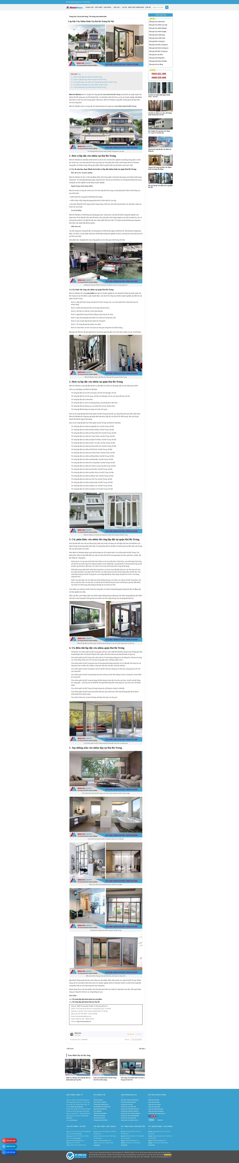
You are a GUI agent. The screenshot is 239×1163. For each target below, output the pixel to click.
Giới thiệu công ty (98, 1100)
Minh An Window (75, 94)
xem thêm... (74, 1120)
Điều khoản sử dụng (153, 1100)
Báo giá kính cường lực (157, 41)
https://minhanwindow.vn (84, 1021)
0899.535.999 (159, 77)
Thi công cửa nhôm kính (98, 16)
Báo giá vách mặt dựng (157, 35)
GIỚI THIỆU (98, 7)
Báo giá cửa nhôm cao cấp (158, 25)
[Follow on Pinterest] (152, 1116)
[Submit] (166, 7)
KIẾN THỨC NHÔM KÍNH (136, 7)
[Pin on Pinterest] (138, 1040)
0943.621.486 (159, 73)
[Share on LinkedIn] (141, 1040)
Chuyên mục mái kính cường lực (129, 1111)
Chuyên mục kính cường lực (128, 1102)
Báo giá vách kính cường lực (159, 48)
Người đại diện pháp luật (100, 1109)
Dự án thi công (82, 16)
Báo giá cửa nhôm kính (157, 21)
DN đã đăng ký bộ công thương (102, 1106)
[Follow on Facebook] (149, 1116)
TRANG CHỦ (90, 7)
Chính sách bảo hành (153, 1102)
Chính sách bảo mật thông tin (156, 1111)
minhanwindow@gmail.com (75, 2)
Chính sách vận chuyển (154, 1104)
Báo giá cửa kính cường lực (158, 44)
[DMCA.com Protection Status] (167, 1154)
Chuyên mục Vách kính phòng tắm (130, 1115)
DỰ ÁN (124, 7)
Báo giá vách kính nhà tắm (158, 61)
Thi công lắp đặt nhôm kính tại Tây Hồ (86, 1002)
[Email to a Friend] (136, 1040)
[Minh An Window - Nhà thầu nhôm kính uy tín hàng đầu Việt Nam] (74, 7)
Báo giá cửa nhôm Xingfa (157, 31)
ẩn (79, 74)
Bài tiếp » (142, 1048)
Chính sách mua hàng (154, 1106)
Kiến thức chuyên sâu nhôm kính (129, 1100)
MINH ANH (78, 1033)
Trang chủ (72, 16)
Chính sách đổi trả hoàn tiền (155, 1109)
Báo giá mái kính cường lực (158, 51)
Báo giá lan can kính (156, 54)
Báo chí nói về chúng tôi (100, 1102)
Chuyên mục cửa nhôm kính (128, 1106)
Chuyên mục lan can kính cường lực (130, 1113)
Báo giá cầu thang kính (156, 58)
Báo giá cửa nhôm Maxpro (158, 28)
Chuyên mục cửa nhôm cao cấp (129, 1120)
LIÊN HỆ (147, 7)
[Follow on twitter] (157, 1116)
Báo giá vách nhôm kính (157, 38)
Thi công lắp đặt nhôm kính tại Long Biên (87, 999)
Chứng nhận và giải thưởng (101, 1104)
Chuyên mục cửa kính (127, 1104)
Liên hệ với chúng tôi (99, 1118)
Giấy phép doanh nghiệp (100, 1113)
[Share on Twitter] (134, 1040)
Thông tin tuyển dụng (99, 1115)
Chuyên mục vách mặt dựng (128, 1118)
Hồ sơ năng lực (98, 1111)
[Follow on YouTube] (154, 1116)
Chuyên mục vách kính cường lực (130, 1109)
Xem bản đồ (97, 1145)
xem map (78, 1133)
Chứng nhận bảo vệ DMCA (101, 1120)
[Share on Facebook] (131, 1040)
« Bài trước (70, 1048)
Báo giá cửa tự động (156, 64)
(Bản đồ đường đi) (77, 1106)
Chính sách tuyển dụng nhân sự (156, 1113)
